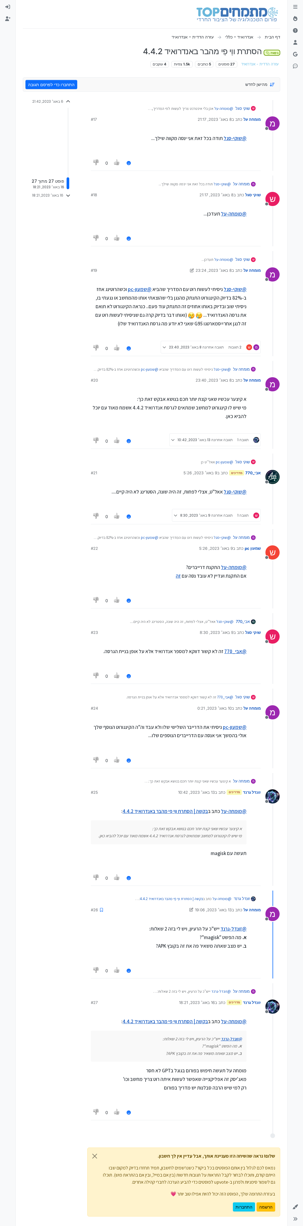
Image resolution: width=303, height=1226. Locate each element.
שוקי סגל (243, 108)
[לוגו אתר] (237, 14)
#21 (94, 472)
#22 (94, 548)
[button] (295, 1207)
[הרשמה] (7, 19)
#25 (94, 792)
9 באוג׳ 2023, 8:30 (216, 632)
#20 (94, 380)
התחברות (244, 1206)
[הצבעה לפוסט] (117, 163)
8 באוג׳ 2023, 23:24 (214, 270)
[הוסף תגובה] (128, 163)
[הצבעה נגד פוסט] (96, 163)
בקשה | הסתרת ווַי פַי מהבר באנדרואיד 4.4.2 (165, 811)
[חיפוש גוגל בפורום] (295, 54)
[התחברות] (7, 7)
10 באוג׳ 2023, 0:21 (214, 708)
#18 (94, 194)
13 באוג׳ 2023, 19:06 (213, 909)
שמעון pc (253, 548)
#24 (94, 708)
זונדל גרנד (252, 792)
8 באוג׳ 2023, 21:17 (215, 119)
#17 (94, 119)
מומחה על (252, 119)
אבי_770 (253, 472)
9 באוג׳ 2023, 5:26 (200, 472)
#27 (94, 1002)
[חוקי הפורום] (295, 7)
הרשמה (266, 1206)
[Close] (95, 1156)
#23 (94, 632)
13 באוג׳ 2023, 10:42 (196, 792)
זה (178, 576)
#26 (94, 909)
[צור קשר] (295, 66)
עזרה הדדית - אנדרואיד (260, 64)
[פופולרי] (295, 19)
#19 (94, 270)
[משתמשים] (295, 42)
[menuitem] (7, 7)
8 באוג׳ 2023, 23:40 (214, 380)
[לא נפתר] (295, 31)
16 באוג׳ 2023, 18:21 (197, 1002)
